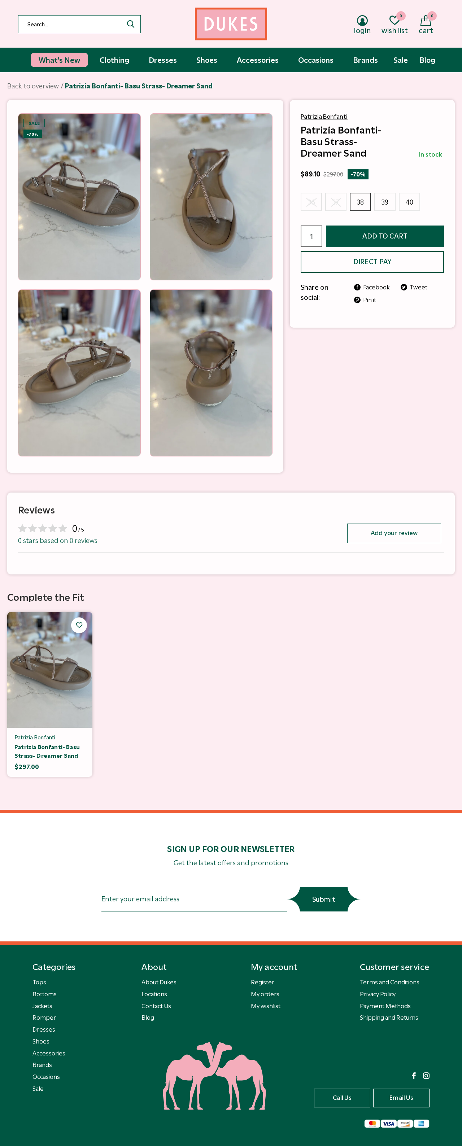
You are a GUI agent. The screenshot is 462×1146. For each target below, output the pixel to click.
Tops (39, 982)
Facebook (376, 287)
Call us (342, 1097)
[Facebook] (414, 1075)
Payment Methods (385, 1006)
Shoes (40, 1041)
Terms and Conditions (389, 982)
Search (131, 24)
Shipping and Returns (389, 1017)
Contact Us (156, 1006)
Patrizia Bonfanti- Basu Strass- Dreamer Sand (47, 751)
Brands (42, 1064)
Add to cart (385, 236)
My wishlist (265, 1006)
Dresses (43, 1029)
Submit (323, 899)
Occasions (46, 1076)
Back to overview (33, 86)
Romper (44, 1017)
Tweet (418, 287)
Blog (147, 1017)
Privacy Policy (378, 994)
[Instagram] (426, 1075)
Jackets (42, 1006)
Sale (38, 1088)
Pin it (369, 299)
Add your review (394, 533)
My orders (265, 994)
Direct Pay (372, 262)
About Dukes (158, 982)
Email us (401, 1097)
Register (262, 982)
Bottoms (44, 994)
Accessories (48, 1053)
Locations (154, 994)
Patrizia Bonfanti (324, 116)
